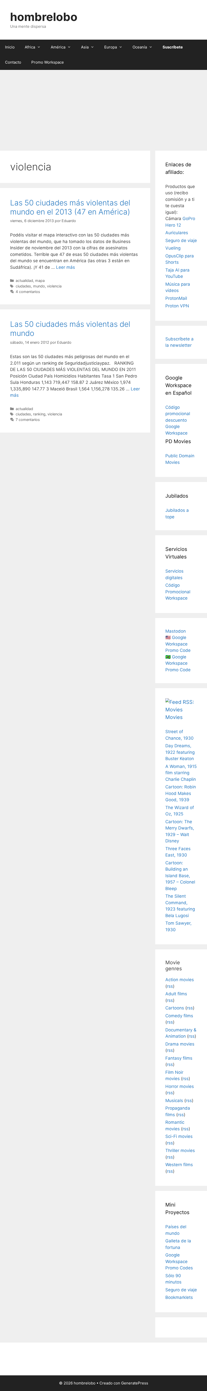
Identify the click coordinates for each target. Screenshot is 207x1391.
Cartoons (174, 1007)
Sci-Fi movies (179, 1136)
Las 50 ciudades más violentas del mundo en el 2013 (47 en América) (70, 207)
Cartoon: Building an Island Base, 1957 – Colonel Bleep (180, 875)
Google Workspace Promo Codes (179, 1261)
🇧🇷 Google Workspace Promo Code (178, 663)
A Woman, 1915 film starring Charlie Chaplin (181, 773)
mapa (40, 280)
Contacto (13, 62)
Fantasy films (178, 1058)
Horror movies (179, 1086)
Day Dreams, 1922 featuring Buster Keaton (180, 752)
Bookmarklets (179, 1297)
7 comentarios (28, 419)
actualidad (24, 280)
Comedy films (179, 1015)
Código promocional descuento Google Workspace (177, 420)
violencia (54, 286)
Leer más (65, 267)
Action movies (179, 979)
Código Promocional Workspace (177, 592)
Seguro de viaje (181, 240)
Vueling (172, 248)
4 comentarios (28, 291)
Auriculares (176, 232)
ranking (39, 414)
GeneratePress (134, 1383)
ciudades (23, 286)
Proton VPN (177, 305)
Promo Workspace (47, 62)
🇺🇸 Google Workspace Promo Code (178, 644)
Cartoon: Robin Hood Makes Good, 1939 (180, 793)
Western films (179, 1164)
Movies (174, 717)
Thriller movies (180, 1150)
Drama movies (179, 1044)
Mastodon (175, 631)
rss (170, 986)
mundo (39, 286)
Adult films (176, 993)
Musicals (174, 1100)
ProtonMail (176, 298)
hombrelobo (43, 17)
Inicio (10, 47)
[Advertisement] (103, 107)
